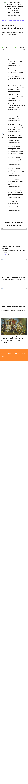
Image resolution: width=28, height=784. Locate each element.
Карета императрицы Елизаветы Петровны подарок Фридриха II (12, 337)
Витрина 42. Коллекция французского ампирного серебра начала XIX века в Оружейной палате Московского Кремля (15, 194)
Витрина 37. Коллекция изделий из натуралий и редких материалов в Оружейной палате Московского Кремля (15, 138)
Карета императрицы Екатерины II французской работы (13, 307)
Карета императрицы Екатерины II (13, 277)
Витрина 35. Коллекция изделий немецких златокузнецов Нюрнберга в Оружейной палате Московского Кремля (16, 116)
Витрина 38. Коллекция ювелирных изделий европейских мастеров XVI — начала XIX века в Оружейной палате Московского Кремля (16, 150)
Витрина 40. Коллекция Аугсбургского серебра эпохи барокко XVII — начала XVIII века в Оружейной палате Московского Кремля (16, 172)
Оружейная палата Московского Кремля (14, 8)
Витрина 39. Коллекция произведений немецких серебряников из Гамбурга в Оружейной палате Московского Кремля (16, 161)
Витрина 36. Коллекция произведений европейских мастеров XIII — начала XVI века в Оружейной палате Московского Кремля (17, 127)
